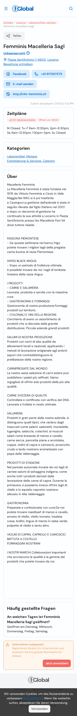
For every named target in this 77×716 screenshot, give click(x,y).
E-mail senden (23, 84)
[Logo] (22, 8)
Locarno (21, 22)
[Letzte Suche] (71, 8)
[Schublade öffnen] (6, 8)
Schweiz (8, 22)
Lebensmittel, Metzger (22, 156)
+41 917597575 (51, 74)
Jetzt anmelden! (56, 663)
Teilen (17, 36)
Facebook (20, 74)
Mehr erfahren (33, 698)
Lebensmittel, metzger (42, 22)
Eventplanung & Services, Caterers (31, 161)
